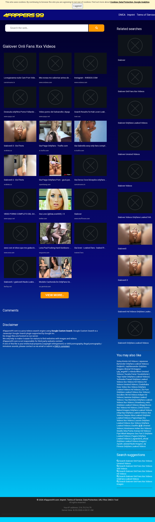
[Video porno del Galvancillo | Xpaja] (55, 107)
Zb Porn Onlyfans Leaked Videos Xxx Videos (133, 390)
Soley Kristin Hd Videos (127, 361)
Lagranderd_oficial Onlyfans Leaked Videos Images (132, 439)
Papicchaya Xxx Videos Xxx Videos (131, 419)
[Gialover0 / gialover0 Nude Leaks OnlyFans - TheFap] (20, 277)
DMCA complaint (62, 346)
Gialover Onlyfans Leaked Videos (132, 123)
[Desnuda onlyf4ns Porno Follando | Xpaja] (20, 107)
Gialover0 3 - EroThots (14, 145)
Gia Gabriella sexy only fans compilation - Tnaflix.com (98, 145)
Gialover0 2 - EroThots (14, 180)
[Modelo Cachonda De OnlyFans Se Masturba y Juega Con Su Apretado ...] (55, 277)
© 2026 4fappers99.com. (48, 500)
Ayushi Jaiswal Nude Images (129, 443)
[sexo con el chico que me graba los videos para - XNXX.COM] (20, 243)
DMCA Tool (113, 500)
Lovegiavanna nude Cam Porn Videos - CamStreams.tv (28, 77)
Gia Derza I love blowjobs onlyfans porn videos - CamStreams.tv (102, 180)
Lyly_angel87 (122, 371)
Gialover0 (122, 248)
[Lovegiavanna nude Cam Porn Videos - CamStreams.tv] (20, 73)
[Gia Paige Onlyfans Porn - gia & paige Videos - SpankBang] (55, 175)
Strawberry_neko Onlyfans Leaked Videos (133, 403)
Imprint (131, 14)
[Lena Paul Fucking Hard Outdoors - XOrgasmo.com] (55, 243)
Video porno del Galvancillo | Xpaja (54, 112)
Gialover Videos (125, 185)
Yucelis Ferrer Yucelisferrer (136, 374)
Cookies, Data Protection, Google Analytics (129, 2)
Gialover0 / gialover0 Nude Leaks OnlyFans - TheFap (27, 282)
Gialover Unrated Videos (129, 154)
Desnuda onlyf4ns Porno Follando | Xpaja (22, 112)
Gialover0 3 (123, 280)
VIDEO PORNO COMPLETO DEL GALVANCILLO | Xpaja (27, 214)
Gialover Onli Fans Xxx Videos (131, 91)
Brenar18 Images (132, 369)
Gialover (78, 214)
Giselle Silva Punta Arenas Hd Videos (133, 431)
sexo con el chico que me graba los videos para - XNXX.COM (31, 248)
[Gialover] (90, 209)
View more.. (54, 295)
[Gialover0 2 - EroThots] (20, 175)
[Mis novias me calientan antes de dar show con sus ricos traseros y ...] (55, 73)
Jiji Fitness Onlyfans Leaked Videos (131, 445)
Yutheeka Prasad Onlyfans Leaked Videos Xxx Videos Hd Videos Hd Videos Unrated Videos (132, 382)
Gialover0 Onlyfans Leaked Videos (133, 343)
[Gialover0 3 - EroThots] (20, 141)
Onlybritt (120, 366)
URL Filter (103, 500)
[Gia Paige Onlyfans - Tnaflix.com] (55, 141)
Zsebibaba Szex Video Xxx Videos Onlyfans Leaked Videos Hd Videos (133, 387)
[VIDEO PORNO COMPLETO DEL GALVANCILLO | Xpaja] (20, 209)
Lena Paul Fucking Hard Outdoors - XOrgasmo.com (61, 248)
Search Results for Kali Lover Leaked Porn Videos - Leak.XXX (101, 112)
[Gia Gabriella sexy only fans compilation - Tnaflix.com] (90, 141)
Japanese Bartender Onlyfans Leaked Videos (132, 362)
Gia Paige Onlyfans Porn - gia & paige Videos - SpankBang (65, 180)
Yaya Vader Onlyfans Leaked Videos (133, 376)
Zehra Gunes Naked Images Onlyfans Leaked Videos (134, 408)
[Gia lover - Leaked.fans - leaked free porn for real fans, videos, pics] (90, 243)
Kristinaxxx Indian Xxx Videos (137, 428)
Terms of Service (146, 14)
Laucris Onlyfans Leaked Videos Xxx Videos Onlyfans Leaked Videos (133, 423)
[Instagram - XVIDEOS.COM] (90, 73)
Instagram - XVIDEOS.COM (85, 77)
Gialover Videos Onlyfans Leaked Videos (136, 217)
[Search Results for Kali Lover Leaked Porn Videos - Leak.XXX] (90, 107)
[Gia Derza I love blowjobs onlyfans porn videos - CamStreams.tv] (90, 175)
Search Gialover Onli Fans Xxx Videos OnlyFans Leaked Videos (134, 477)
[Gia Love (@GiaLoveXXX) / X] (55, 209)
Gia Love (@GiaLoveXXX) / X (52, 214)
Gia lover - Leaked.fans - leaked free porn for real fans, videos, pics (104, 248)
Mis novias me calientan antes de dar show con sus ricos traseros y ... (70, 77)
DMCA (122, 14)
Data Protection (90, 500)
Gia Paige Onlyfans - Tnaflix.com (53, 145)
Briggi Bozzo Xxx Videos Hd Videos (134, 406)
